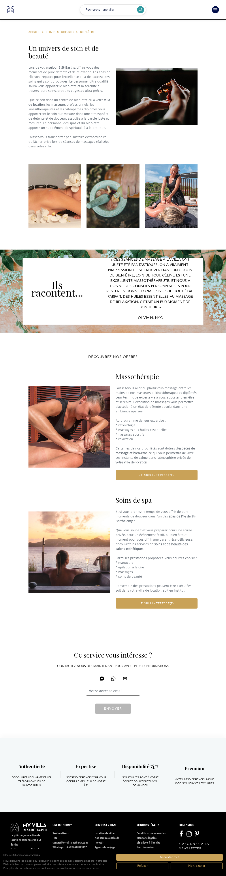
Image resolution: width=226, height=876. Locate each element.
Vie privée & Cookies (148, 842)
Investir (99, 842)
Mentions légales (146, 838)
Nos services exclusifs (107, 838)
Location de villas (105, 833)
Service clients (61, 833)
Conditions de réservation (151, 833)
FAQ (55, 838)
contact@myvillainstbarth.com (70, 842)
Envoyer (113, 709)
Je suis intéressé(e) (156, 475)
